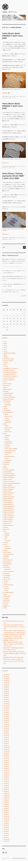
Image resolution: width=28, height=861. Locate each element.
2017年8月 (6, 824)
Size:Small (6, 577)
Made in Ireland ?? (8, 498)
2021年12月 (6, 724)
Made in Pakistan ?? (9, 508)
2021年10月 (6, 728)
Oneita (5, 544)
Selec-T (7, 588)
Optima (6, 550)
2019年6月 (6, 781)
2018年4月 (6, 808)
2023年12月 (7, 678)
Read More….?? (5, 162)
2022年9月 (6, 707)
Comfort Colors (8, 395)
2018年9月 (6, 799)
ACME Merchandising (9, 353)
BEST (6, 414)
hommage (22, 295)
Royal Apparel (7, 562)
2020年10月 (7, 751)
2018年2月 (6, 812)
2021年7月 (6, 734)
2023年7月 (6, 688)
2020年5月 (6, 760)
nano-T (7, 454)
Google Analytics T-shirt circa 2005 (13, 638)
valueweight (8, 422)
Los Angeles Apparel (9, 473)
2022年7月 (6, 711)
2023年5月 (6, 691)
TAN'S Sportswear (8, 585)
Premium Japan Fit (10, 456)
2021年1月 (6, 745)
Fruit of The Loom (8, 412)
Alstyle (7, 426)
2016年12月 (6, 839)
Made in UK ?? (7, 523)
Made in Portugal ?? (9, 510)
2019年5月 (6, 783)
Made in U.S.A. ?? (16, 96)
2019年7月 (6, 779)
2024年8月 (6, 674)
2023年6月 (6, 689)
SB (5, 539)
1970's (5, 341)
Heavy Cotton (8, 416)
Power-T (7, 546)
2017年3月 (6, 833)
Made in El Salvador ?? (9, 487)
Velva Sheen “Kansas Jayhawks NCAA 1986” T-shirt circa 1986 (13, 175)
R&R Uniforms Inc (8, 560)
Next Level (6, 529)
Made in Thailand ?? (9, 516)
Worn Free (6, 602)
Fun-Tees (7, 403)
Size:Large (22, 96)
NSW (6, 537)
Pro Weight (8, 404)
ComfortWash (8, 443)
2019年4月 (6, 785)
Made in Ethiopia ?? (9, 489)
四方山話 (6, 604)
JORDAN (7, 535)
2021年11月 (6, 726)
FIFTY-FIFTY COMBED (11, 449)
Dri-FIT (7, 533)
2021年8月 (6, 732)
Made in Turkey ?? (8, 519)
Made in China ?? (8, 479)
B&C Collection (7, 383)
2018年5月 (6, 806)
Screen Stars (7, 567)
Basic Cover (7, 385)
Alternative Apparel (9, 358)
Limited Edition (8, 472)
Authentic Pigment (9, 380)
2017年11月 (6, 818)
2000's (5, 347)
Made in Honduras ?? (9, 493)
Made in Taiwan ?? (8, 514)
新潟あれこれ (7, 606)
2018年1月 (6, 814)
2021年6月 (6, 735)
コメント (14, 97)
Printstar (6, 558)
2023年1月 (6, 699)
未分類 (5, 608)
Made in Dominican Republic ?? (12, 483)
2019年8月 (6, 778)
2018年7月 (6, 802)
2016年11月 (6, 841)
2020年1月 (6, 768)
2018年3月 (6, 810)
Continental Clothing (9, 397)
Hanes (5, 433)
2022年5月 (6, 714)
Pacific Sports (7, 552)
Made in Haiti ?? (8, 491)
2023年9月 (6, 684)
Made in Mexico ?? (8, 502)
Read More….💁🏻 (6, 92)
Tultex (5, 594)
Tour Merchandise (8, 592)
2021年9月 (6, 730)
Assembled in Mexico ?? (10, 374)
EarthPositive (7, 410)
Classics (7, 439)
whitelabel (8, 540)
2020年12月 (7, 747)
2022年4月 (6, 716)
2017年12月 (6, 816)
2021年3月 (6, 741)
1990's (5, 345)
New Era (6, 527)
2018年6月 (6, 804)
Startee (5, 583)
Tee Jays (6, 586)
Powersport (8, 548)
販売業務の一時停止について (11, 640)
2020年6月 (6, 758)
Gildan (5, 424)
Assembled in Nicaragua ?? (11, 376)
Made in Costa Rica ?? (9, 481)
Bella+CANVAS (7, 389)
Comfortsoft (8, 441)
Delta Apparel (7, 401)
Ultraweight (8, 460)
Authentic (7, 435)
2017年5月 (6, 829)
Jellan (5, 466)
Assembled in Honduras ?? (11, 372)
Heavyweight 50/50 (10, 450)
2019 (10, 97)
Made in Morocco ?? (9, 504)
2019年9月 (6, 776)
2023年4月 (6, 693)
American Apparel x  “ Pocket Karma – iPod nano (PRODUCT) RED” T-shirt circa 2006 (15, 653)
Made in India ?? (8, 494)
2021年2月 (6, 743)
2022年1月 (6, 722)
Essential (7, 447)
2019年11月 (6, 772)
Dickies (5, 406)
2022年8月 (6, 709)
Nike (5, 531)
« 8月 (7, 329)
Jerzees (5, 468)
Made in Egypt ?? (8, 485)
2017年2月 (6, 835)
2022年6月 (6, 712)
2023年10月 (7, 682)
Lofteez (7, 418)
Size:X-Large (7, 579)
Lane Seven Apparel (9, 470)
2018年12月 (6, 793)
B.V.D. (5, 381)
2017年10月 (6, 820)
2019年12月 (6, 770)
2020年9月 (6, 753)
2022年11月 (6, 703)
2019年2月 (6, 789)
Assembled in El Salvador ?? (11, 368)
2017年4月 (6, 831)
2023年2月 (6, 697)
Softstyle (7, 429)
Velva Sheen (5, 97)
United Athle (7, 596)
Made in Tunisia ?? (9, 517)
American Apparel (8, 360)
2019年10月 (6, 774)
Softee (6, 590)
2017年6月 (6, 827)
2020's (5, 351)
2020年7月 (6, 756)
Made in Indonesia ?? (9, 496)
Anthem (6, 362)
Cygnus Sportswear (9, 399)
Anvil (5, 364)
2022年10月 (7, 705)
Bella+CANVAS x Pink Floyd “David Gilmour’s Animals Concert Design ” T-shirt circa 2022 (14, 644)
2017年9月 (6, 822)
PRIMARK (6, 556)
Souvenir (6, 581)
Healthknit (6, 462)
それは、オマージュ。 (10, 12)
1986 (10, 239)
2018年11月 (6, 795)
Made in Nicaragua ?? (9, 506)
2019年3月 (6, 787)
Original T (7, 420)
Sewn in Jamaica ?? (9, 571)
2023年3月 (6, 695)
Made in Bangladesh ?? (10, 475)
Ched (6, 366)
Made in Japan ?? (8, 500)
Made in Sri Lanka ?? (9, 512)
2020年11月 (6, 749)
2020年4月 (6, 762)
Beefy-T (7, 437)
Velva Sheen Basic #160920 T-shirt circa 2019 (12, 35)
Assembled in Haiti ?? (9, 370)
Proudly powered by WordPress (19, 858)
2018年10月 (6, 797)
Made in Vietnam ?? (9, 525)
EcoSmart (7, 445)
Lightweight (8, 452)
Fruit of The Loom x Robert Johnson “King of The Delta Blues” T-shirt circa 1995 (14, 626)
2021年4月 (6, 739)
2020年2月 (6, 766)
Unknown (6, 598)
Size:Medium (7, 575)
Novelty (6, 542)
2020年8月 (6, 755)
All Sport (6, 357)
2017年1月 (6, 837)
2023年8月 (6, 686)
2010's (11, 96)
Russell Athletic (8, 563)
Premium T (8, 569)
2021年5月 (6, 737)
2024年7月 (6, 676)
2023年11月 (6, 680)
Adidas (5, 355)
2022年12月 (7, 701)
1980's (10, 237)
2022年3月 (6, 718)
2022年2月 (6, 720)
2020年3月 (6, 764)
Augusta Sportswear (9, 378)
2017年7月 (6, 825)
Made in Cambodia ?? (9, 477)
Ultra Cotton (8, 431)
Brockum (6, 391)
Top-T (6, 458)
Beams (5, 387)
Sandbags (6, 565)
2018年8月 (6, 801)
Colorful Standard (8, 393)
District (6, 408)
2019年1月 (6, 791)
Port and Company (9, 554)
